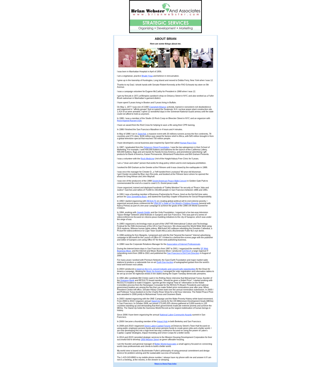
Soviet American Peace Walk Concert (169, 181)
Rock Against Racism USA (129, 121)
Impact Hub (162, 321)
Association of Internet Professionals (183, 244)
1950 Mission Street (150, 339)
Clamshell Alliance (157, 107)
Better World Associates (165, 344)
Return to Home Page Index (165, 364)
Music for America (154, 271)
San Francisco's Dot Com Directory (183, 253)
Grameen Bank (127, 280)
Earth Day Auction (165, 262)
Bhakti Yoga (147, 76)
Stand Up (155, 301)
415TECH (186, 251)
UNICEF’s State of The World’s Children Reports (176, 203)
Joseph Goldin (143, 212)
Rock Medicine (147, 159)
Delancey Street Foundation (156, 147)
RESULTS (151, 201)
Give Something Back (137, 197)
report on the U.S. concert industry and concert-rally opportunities (165, 269)
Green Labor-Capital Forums (157, 326)
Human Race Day (188, 143)
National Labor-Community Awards (176, 315)
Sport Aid (142, 134)
